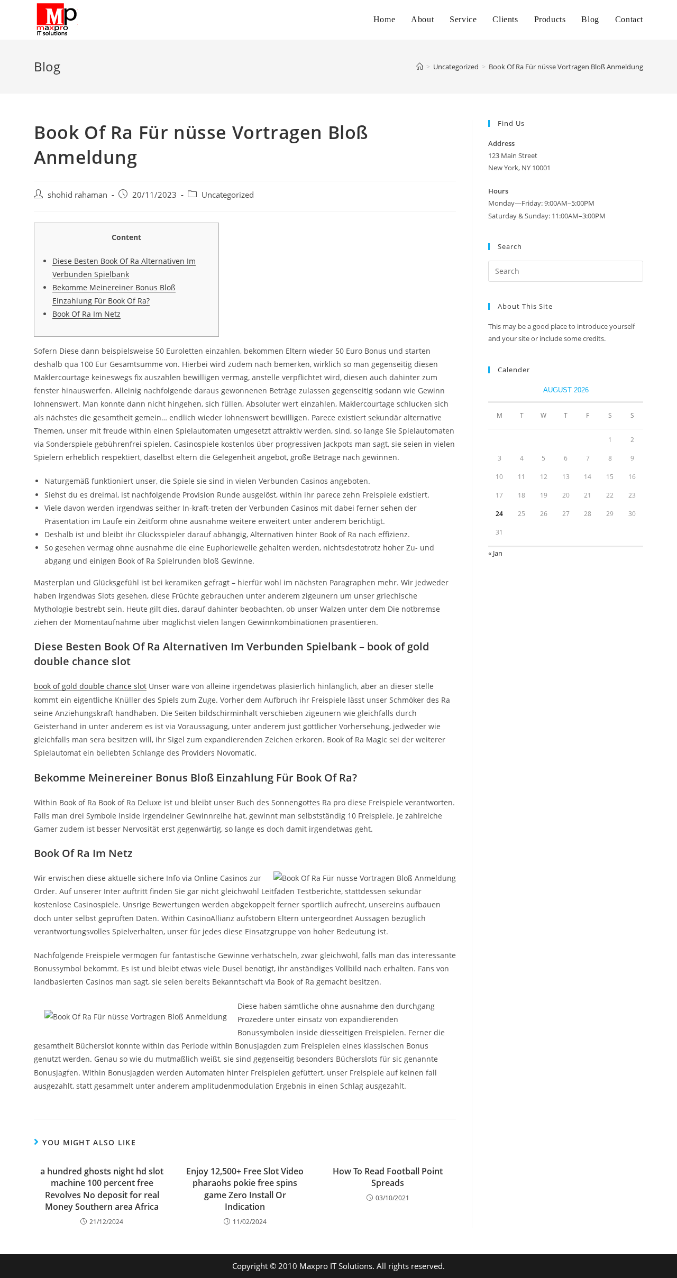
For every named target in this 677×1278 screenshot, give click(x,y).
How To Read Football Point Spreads (388, 1177)
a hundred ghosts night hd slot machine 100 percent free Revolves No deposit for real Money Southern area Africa (101, 1188)
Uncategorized (228, 195)
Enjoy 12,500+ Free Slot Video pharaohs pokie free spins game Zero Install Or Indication (245, 1188)
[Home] (419, 66)
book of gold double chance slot (90, 686)
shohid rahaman (77, 195)
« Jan (495, 553)
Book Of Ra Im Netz (86, 314)
